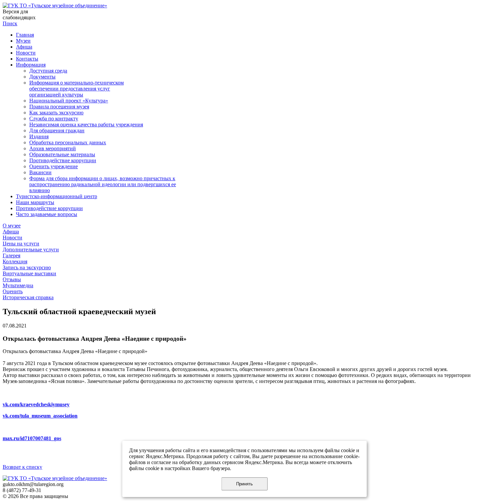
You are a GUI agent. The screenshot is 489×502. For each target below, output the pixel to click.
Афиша (24, 47)
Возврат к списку (22, 467)
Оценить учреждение (53, 166)
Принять (244, 483)
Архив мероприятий (52, 148)
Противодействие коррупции (62, 160)
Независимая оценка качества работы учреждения (86, 124)
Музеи (23, 41)
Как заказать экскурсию (56, 112)
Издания (39, 136)
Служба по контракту (53, 118)
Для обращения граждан (56, 130)
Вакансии (40, 172)
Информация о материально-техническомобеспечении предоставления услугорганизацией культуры (76, 88)
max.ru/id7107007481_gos (32, 438)
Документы (42, 76)
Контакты (27, 59)
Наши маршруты (35, 202)
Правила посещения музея (59, 106)
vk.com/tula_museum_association (40, 416)
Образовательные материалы (62, 154)
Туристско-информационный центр (56, 196)
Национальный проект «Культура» (68, 100)
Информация (31, 64)
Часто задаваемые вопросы (46, 214)
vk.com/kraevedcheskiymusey (36, 404)
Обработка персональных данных (67, 142)
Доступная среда (48, 70)
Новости (26, 53)
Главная (25, 35)
